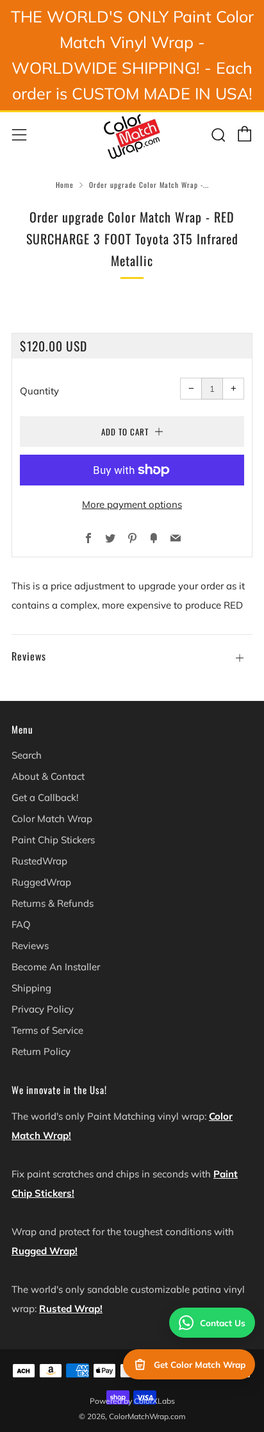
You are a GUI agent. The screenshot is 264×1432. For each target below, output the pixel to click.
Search (27, 755)
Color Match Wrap (52, 819)
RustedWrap (39, 861)
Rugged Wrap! (45, 1251)
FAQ (21, 924)
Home (65, 185)
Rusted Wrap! (71, 1308)
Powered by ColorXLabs (132, 1401)
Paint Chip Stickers (53, 840)
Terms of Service (47, 1030)
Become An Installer (56, 967)
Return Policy (41, 1051)
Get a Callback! (45, 797)
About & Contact (48, 776)
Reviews (30, 945)
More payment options (132, 504)
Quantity (39, 391)
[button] (132, 650)
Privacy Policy (43, 1009)
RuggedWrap (41, 882)
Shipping (31, 988)
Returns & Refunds (53, 903)
